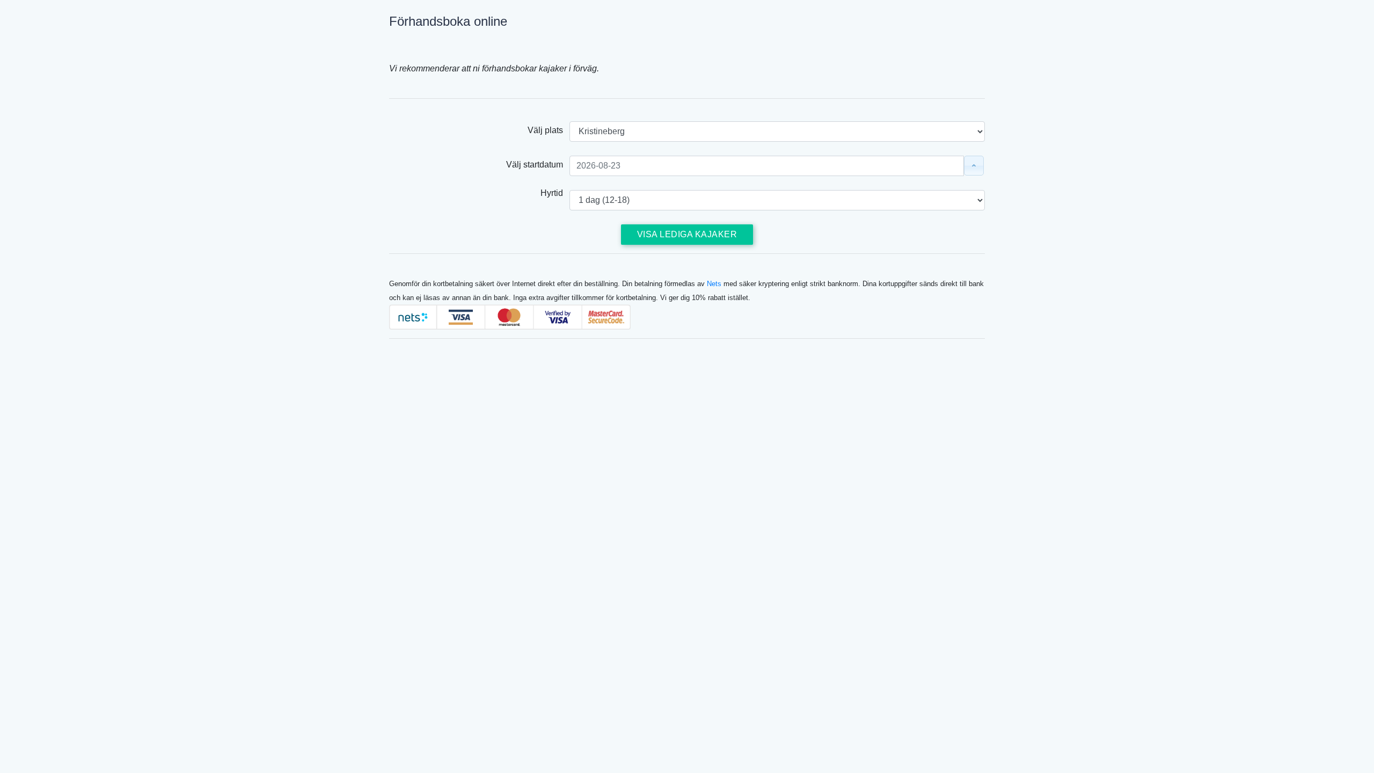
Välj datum (974, 166)
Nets (714, 284)
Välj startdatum (537, 164)
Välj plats (548, 130)
